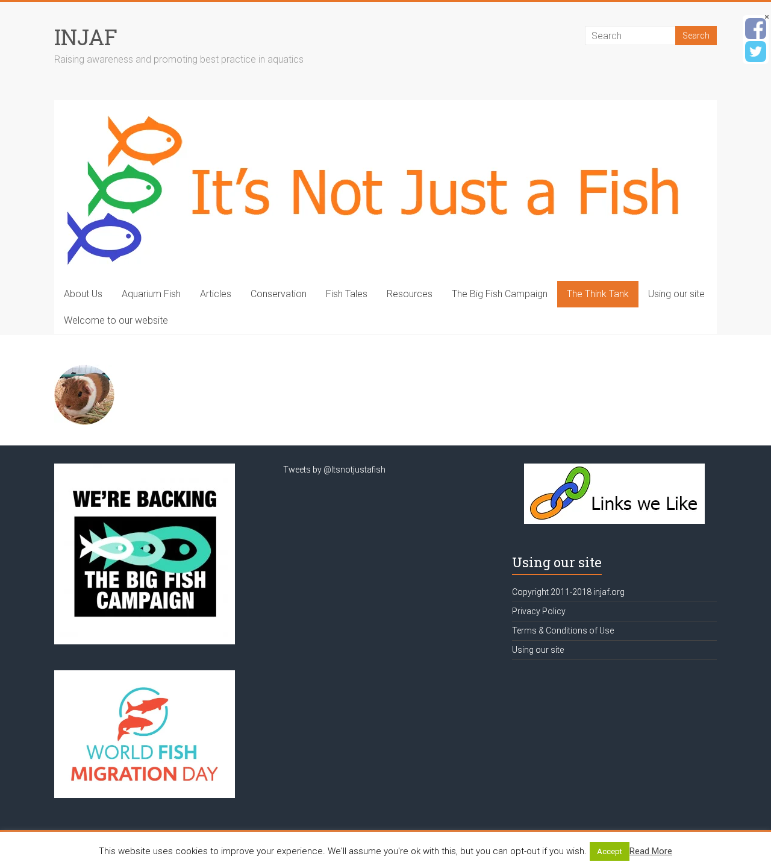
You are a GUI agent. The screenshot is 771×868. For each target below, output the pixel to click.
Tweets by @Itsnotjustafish (334, 469)
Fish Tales (346, 294)
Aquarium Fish (151, 294)
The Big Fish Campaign (500, 294)
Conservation (279, 294)
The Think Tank (598, 294)
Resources (409, 294)
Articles (215, 294)
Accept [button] (609, 851)
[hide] (767, 17)
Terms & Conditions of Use (563, 630)
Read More (650, 851)
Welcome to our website (116, 320)
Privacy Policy (539, 611)
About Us (83, 294)
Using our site (676, 294)
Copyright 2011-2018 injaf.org (568, 592)
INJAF (85, 36)
